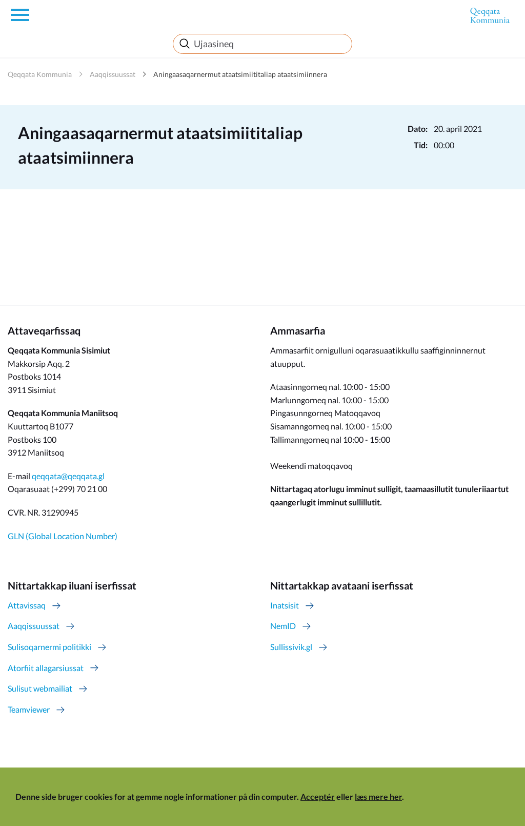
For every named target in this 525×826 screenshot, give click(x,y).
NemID (283, 626)
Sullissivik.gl (291, 647)
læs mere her (378, 796)
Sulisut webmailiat (40, 688)
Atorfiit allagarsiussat (46, 668)
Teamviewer (29, 709)
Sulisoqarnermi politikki (49, 647)
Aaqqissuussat (112, 74)
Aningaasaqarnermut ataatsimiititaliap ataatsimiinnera (240, 74)
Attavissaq (27, 605)
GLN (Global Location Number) (62, 536)
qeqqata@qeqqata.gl (68, 476)
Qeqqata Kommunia (40, 74)
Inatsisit (284, 605)
